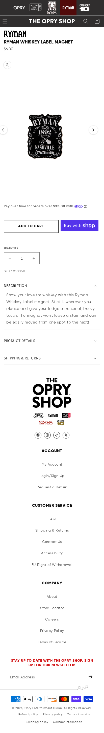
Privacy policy (53, 714)
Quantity (11, 248)
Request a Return (52, 487)
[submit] (91, 677)
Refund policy (28, 714)
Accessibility (52, 553)
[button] (85, 21)
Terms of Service (52, 642)
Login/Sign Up (52, 476)
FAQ (52, 519)
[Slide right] (93, 130)
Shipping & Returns (52, 530)
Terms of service (78, 714)
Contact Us (52, 542)
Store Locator (52, 608)
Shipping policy (37, 722)
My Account (52, 464)
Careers (52, 619)
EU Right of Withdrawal (52, 565)
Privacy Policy (52, 631)
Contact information (67, 722)
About (52, 597)
